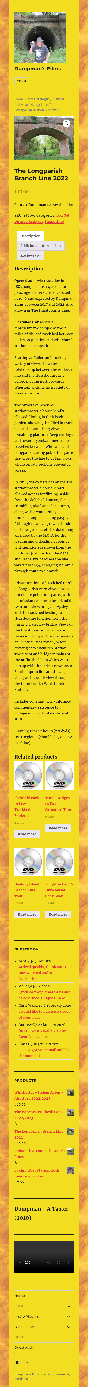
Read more (27, 834)
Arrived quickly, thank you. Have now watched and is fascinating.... (46, 973)
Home (19, 99)
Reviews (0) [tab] (30, 255)
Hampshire (39, 105)
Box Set (62, 215)
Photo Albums (26, 1316)
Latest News (24, 1327)
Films (18, 1306)
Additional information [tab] (40, 246)
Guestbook (23, 1348)
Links (18, 1337)
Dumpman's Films (37, 69)
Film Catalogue (38, 99)
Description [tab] (30, 236)
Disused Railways (28, 221)
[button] (66, 123)
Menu (21, 81)
